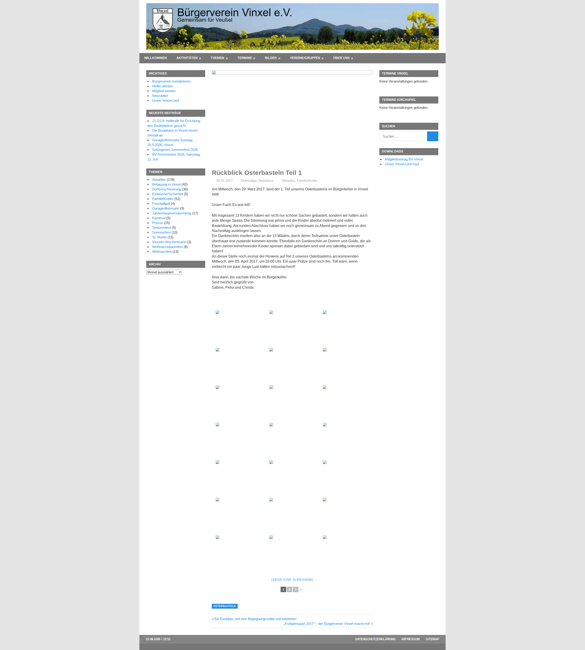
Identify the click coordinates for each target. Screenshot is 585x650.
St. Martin (159, 237)
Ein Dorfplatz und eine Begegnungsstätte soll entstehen (255, 619)
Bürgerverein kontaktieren (171, 81)
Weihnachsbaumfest (167, 247)
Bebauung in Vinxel (166, 184)
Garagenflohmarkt (165, 208)
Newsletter (160, 96)
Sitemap (432, 639)
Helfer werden (162, 86)
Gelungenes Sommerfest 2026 (175, 150)
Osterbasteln (224, 606)
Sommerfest (161, 232)
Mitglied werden (164, 91)
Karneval (158, 218)
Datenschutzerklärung (375, 639)
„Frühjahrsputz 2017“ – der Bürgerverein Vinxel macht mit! (327, 624)
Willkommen (155, 58)
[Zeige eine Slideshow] (292, 579)
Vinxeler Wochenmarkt (169, 242)
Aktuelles (288, 180)
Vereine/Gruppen (305, 58)
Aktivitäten (187, 58)
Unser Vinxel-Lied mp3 (402, 164)
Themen (217, 58)
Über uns (341, 58)
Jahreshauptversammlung (171, 213)
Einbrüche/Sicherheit (167, 194)
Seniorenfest (161, 227)
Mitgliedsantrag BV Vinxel (404, 159)
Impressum (411, 639)
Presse (157, 223)
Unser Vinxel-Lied (165, 100)
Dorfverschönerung (166, 189)
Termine (244, 58)
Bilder (271, 58)
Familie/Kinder (307, 180)
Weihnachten (162, 251)
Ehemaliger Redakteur (257, 180)
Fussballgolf (161, 203)
